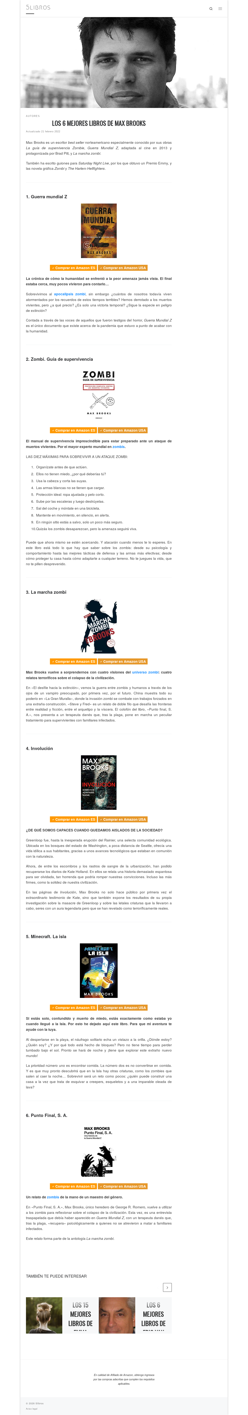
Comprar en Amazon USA (124, 267)
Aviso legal (31, 1408)
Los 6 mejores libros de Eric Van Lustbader (153, 1323)
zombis (119, 446)
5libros (40, 1403)
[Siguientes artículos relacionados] (167, 1287)
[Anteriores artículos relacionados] (158, 1287)
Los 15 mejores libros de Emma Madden (80, 1323)
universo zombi (145, 672)
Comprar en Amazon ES (75, 267)
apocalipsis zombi (70, 294)
